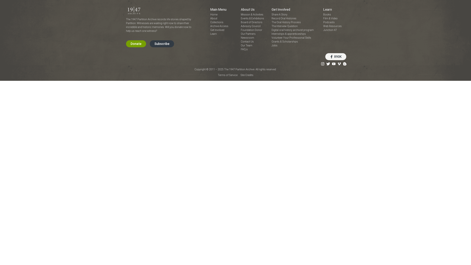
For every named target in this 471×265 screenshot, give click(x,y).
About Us (248, 9)
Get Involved (281, 9)
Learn (327, 9)
